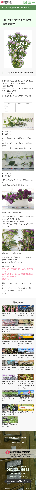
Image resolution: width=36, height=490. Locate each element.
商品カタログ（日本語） (18, 438)
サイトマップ (18, 461)
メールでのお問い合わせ (18, 481)
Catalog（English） (18, 442)
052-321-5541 (18, 470)
